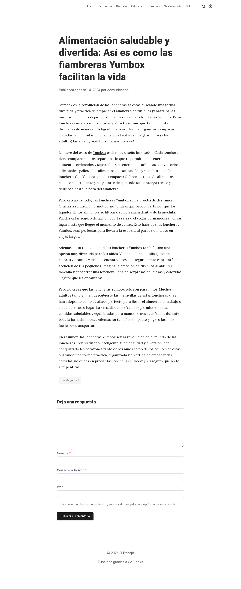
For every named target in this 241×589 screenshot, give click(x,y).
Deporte (121, 6)
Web (60, 487)
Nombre (64, 453)
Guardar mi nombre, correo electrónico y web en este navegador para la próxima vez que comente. (118, 504)
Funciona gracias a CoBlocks (120, 562)
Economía (105, 6)
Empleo (154, 6)
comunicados (118, 90)
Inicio (90, 6)
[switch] (210, 6)
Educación (138, 6)
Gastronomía (172, 6)
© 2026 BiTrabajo (120, 553)
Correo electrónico (71, 470)
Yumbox (99, 152)
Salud (189, 6)
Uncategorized (70, 380)
